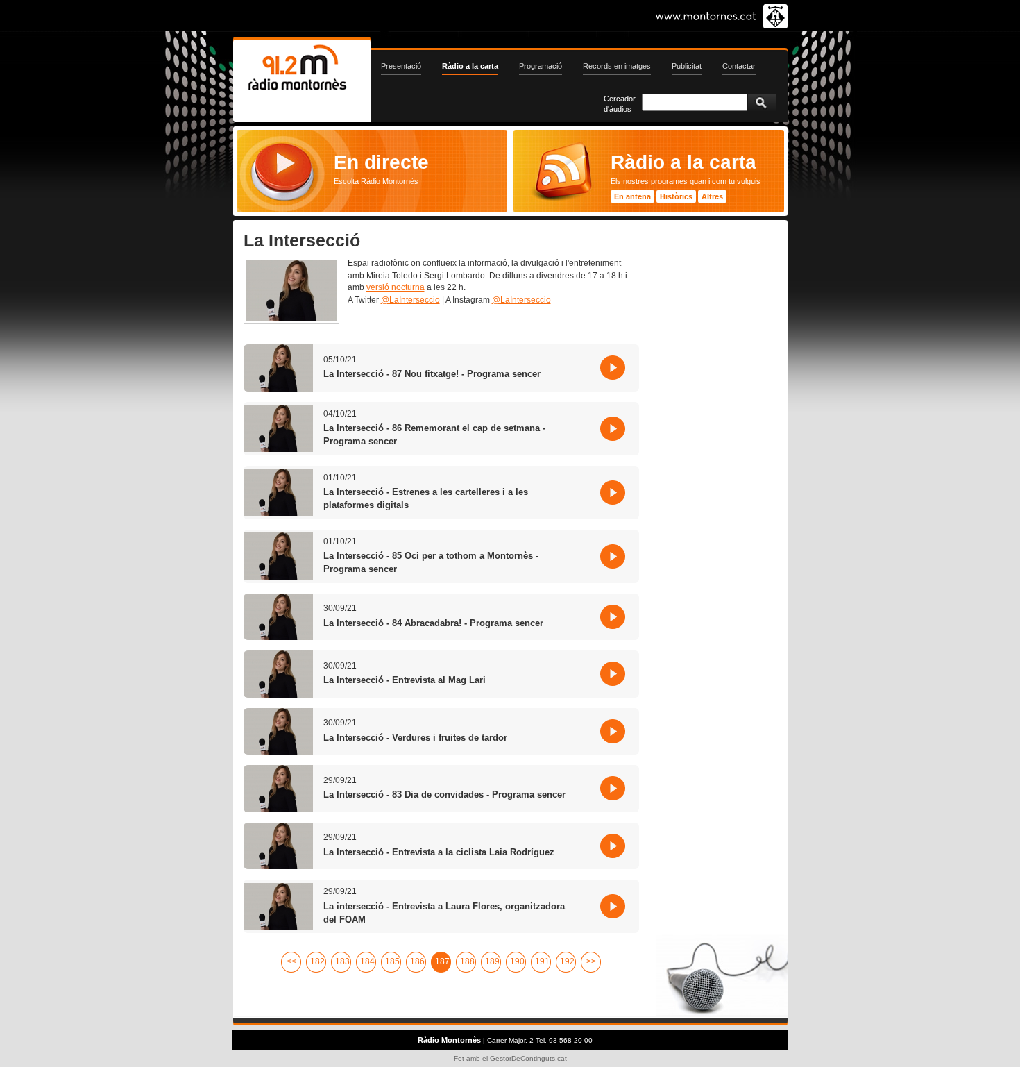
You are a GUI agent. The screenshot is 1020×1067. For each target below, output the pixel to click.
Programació (540, 66)
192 (567, 961)
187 (442, 961)
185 (392, 961)
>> (591, 961)
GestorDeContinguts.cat (528, 1058)
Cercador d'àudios (620, 103)
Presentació (401, 66)
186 (417, 961)
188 (467, 961)
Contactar (739, 66)
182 (317, 961)
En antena (632, 196)
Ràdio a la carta (470, 66)
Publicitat (687, 66)
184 (367, 961)
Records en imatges (617, 66)
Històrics (676, 196)
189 (492, 961)
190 (517, 961)
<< (291, 961)
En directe (381, 162)
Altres (712, 196)
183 (342, 961)
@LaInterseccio (410, 300)
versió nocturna (395, 287)
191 (542, 961)
